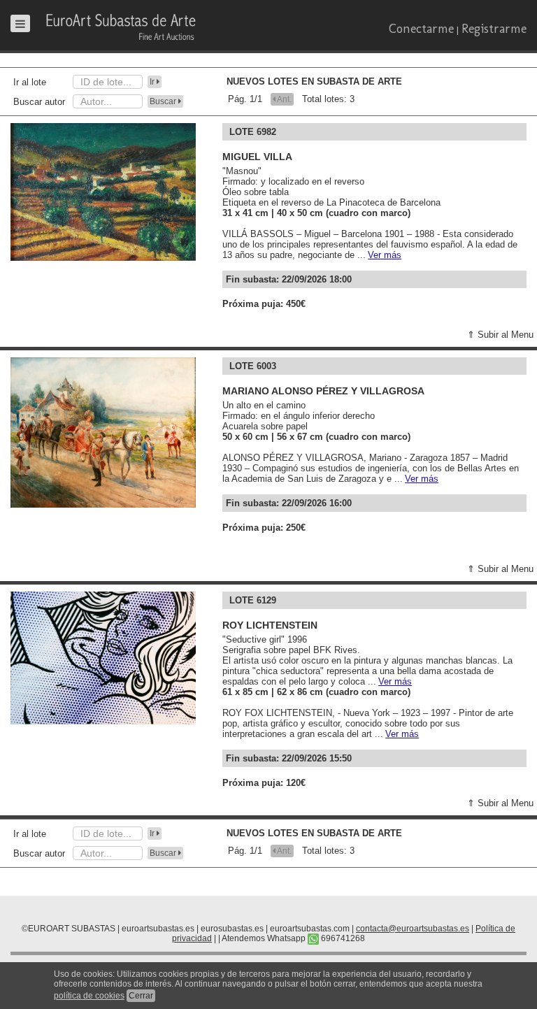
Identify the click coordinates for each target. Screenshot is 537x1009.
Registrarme (494, 28)
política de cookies (89, 996)
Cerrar (141, 996)
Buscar (164, 101)
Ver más (384, 255)
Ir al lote (29, 82)
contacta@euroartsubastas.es (412, 928)
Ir (153, 82)
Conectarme (421, 28)
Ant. (283, 99)
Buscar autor (39, 101)
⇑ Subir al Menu (500, 334)
